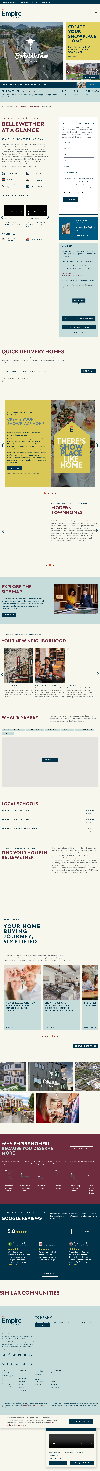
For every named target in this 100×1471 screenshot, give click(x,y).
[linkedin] (30, 1354)
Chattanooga (21, 106)
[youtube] (24, 1354)
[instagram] (3, 1354)
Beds (24, 371)
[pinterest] (19, 1354)
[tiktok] (14, 1354)
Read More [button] (12, 1265)
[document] (50, 1449)
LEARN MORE (14, 468)
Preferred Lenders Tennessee (56, 1004)
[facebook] (9, 1354)
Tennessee (9, 106)
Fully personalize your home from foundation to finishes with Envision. (25, 2)
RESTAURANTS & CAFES (13, 730)
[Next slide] (97, 445)
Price (6, 371)
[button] (96, 13)
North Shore (35, 106)
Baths (32, 371)
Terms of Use (26, 1405)
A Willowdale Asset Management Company (16, 1350)
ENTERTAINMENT (84, 730)
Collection (44, 371)
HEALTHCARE (52, 730)
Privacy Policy (35, 1405)
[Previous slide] (2, 445)
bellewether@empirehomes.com (72, 275)
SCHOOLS (8, 734)
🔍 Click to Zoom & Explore (79, 318)
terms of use (22, 1425)
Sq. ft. (15, 371)
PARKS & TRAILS (35, 730)
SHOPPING (67, 730)
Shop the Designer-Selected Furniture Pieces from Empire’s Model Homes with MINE (20, 1007)
